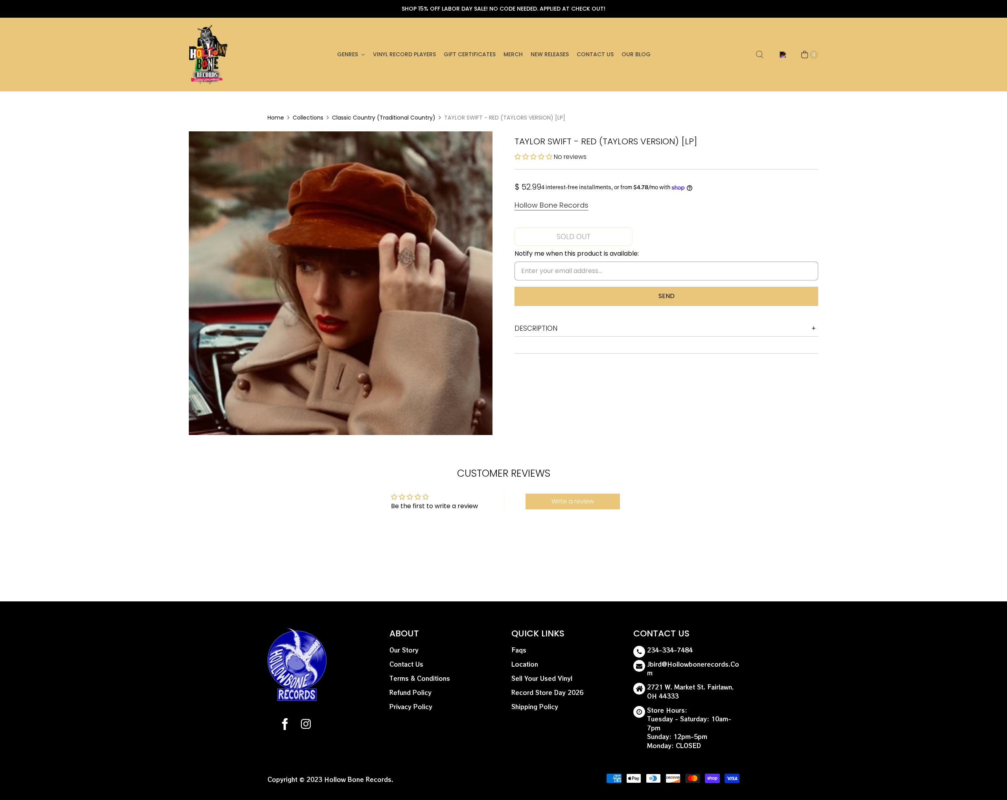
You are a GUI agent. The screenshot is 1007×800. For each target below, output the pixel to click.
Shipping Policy (534, 706)
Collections (308, 118)
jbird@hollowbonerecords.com (693, 668)
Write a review (572, 501)
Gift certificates (470, 54)
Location (524, 664)
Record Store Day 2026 (547, 692)
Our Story (404, 650)
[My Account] (781, 54)
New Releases (550, 54)
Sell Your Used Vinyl (541, 678)
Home (275, 118)
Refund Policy (410, 692)
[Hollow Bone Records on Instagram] (305, 725)
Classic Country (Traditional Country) (383, 118)
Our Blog (636, 54)
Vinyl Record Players (404, 54)
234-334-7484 (670, 650)
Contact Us (595, 54)
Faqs (518, 650)
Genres (347, 54)
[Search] (760, 54)
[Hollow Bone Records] (208, 54)
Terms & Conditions (419, 678)
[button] (533, 156)
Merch (513, 54)
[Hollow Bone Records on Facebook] (284, 725)
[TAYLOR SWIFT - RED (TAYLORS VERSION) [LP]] (340, 283)
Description (536, 328)
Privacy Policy (410, 706)
